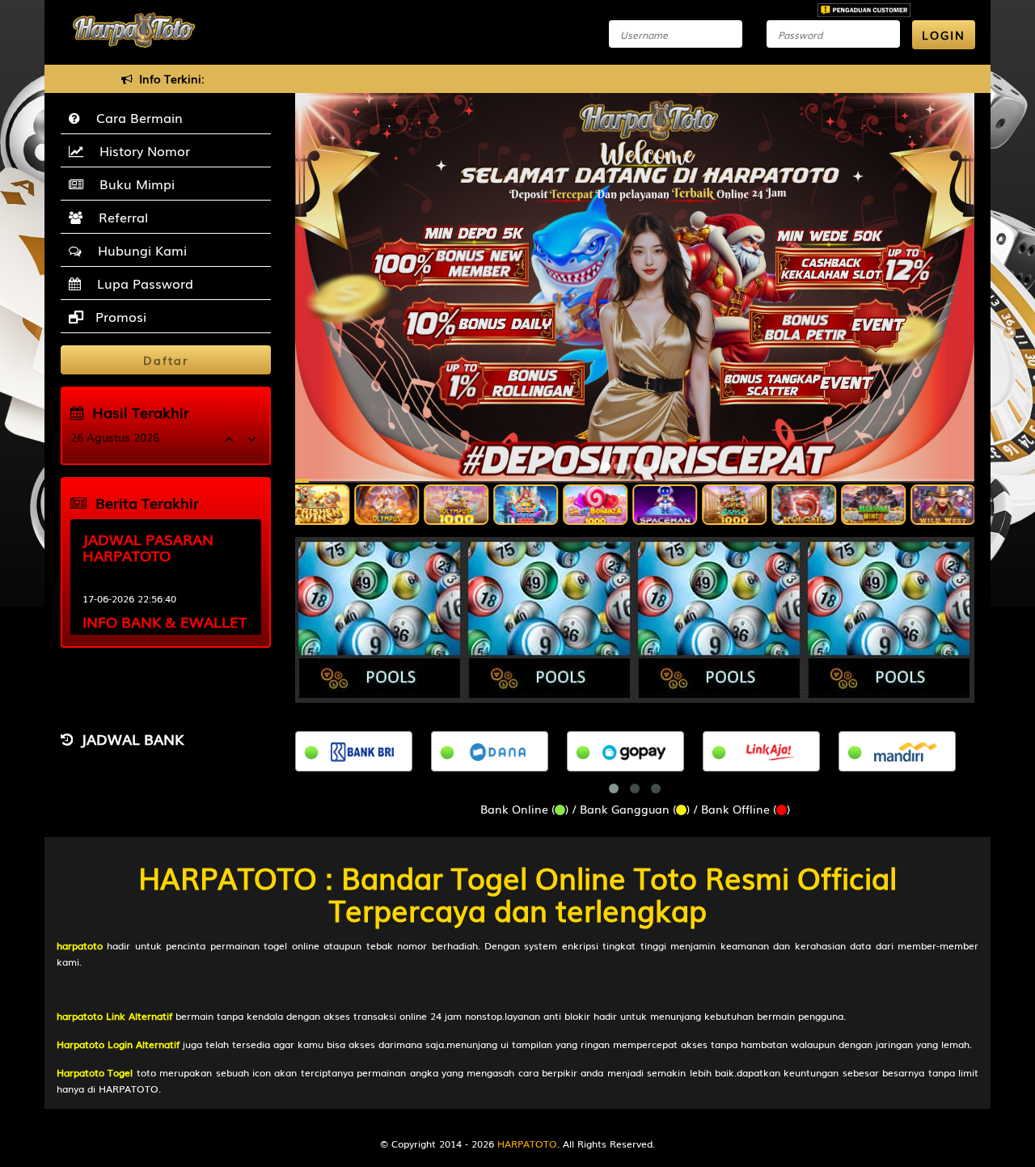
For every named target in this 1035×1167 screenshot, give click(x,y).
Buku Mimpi (133, 183)
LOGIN (943, 35)
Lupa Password (141, 283)
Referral (119, 216)
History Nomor (140, 150)
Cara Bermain (135, 117)
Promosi (118, 316)
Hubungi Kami (138, 250)
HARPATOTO (527, 1143)
